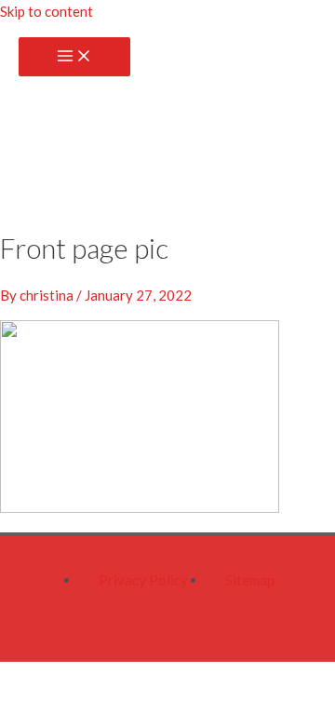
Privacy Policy (143, 579)
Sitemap (250, 579)
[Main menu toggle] (74, 56)
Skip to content (46, 11)
